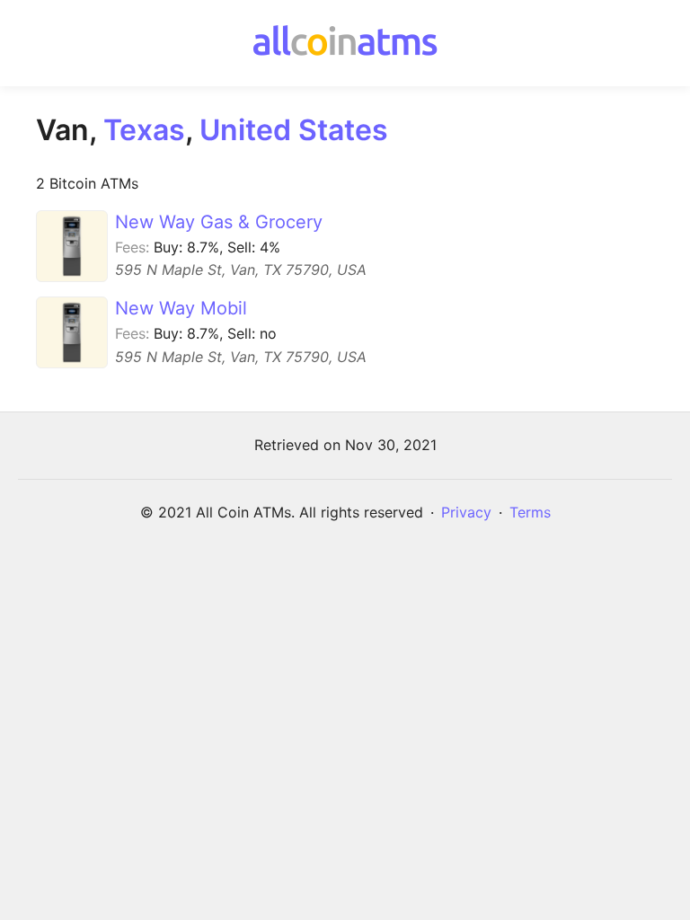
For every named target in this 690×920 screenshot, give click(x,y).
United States (293, 129)
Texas (144, 129)
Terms (530, 512)
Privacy (466, 512)
